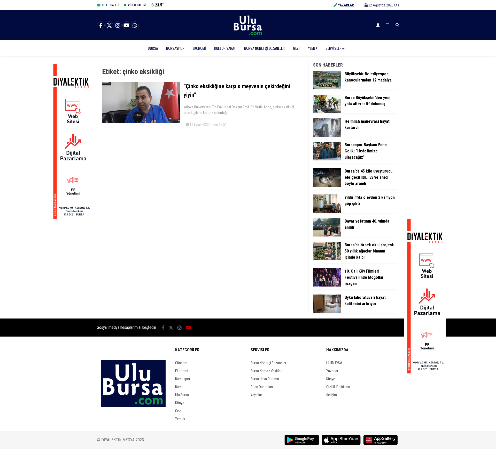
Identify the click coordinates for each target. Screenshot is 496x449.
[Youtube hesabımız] (126, 25)
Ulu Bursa (182, 395)
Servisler (334, 48)
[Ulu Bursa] (248, 35)
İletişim (331, 395)
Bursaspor (175, 48)
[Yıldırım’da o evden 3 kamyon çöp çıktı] (327, 212)
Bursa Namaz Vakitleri (266, 371)
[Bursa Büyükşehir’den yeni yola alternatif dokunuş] (327, 112)
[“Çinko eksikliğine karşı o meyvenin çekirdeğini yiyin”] (141, 122)
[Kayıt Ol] (377, 25)
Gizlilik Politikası (338, 387)
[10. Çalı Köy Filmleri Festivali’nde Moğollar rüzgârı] (327, 285)
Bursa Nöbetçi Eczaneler (264, 48)
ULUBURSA (334, 363)
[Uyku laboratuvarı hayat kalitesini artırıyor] (327, 311)
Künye (330, 379)
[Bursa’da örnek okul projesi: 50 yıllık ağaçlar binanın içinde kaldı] (327, 259)
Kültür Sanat (225, 48)
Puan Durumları (262, 387)
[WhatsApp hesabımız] (134, 25)
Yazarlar (332, 371)
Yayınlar (256, 395)
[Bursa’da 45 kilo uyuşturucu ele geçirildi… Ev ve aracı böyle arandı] (327, 185)
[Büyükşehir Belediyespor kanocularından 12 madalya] (327, 88)
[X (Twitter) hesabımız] (109, 25)
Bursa (153, 48)
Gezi (296, 48)
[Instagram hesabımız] (117, 25)
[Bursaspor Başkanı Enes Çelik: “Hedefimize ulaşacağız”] (327, 159)
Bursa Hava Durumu (265, 379)
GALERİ (110, 5)
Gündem (181, 363)
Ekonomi (199, 48)
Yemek (312, 48)
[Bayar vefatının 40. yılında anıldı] (327, 235)
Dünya (179, 403)
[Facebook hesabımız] (100, 25)
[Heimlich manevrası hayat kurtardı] (327, 135)
